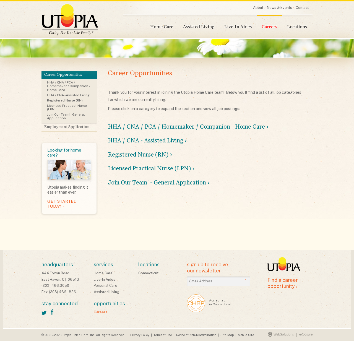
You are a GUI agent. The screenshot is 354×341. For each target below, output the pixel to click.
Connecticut (148, 273)
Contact (302, 8)
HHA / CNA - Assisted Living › (147, 140)
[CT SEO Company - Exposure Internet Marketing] (303, 335)
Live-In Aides (238, 27)
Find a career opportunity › (282, 283)
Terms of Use (162, 335)
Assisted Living (198, 27)
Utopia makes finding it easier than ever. (67, 178)
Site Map (227, 335)
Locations (297, 27)
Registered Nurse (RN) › (140, 154)
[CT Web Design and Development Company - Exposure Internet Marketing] (279, 335)
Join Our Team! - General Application (66, 116)
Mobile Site (246, 335)
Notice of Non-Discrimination (196, 335)
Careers (269, 27)
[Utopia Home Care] (69, 19)
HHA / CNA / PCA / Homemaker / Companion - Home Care (68, 86)
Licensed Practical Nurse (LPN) (67, 107)
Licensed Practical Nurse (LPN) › (151, 168)
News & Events (279, 8)
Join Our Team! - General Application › (159, 182)
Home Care (161, 27)
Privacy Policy (139, 335)
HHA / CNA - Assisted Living (68, 95)
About (258, 8)
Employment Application (66, 126)
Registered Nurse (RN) (65, 100)
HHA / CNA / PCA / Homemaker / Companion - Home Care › (188, 127)
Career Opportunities (63, 74)
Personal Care (105, 285)
